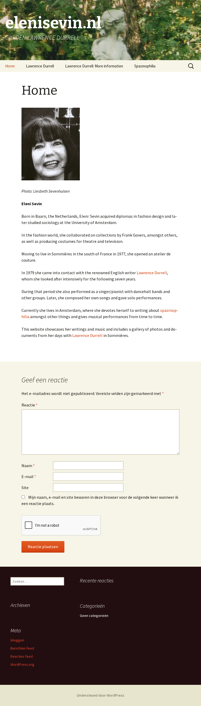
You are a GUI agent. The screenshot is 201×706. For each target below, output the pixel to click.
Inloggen (17, 640)
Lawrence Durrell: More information (94, 66)
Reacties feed (21, 656)
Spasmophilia (144, 66)
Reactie (29, 404)
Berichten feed (22, 648)
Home (10, 66)
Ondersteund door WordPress (100, 695)
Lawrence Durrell (40, 66)
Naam (28, 465)
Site (25, 487)
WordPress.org (22, 664)
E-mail (28, 476)
